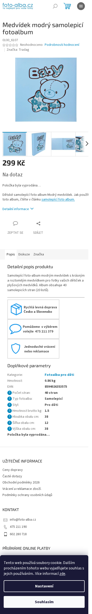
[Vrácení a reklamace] (33, 348)
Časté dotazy (12, 476)
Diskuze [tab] (24, 254)
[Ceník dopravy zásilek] (33, 309)
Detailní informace (15, 209)
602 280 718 (18, 534)
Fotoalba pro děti (59, 374)
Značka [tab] (38, 254)
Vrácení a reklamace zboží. (21, 488)
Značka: (18, 49)
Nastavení (44, 586)
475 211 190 (18, 526)
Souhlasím (44, 602)
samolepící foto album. (58, 199)
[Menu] (81, 6)
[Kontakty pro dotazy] (33, 328)
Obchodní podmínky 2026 (20, 482)
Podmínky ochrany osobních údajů (27, 495)
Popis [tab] (11, 254)
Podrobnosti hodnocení (62, 45)
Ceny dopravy (12, 469)
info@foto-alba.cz (23, 519)
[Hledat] (55, 6)
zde (62, 573)
